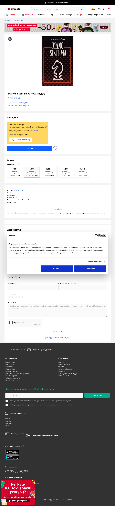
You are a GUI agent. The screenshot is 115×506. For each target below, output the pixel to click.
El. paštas (61, 283)
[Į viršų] (110, 490)
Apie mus (61, 362)
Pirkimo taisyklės (64, 364)
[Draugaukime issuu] (26, 472)
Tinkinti (56, 269)
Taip (19, 277)
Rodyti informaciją (94, 261)
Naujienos (40, 15)
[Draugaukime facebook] (7, 472)
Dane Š (63, 175)
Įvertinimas (12, 294)
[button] (29, 135)
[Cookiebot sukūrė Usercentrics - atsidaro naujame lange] (96, 235)
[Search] (82, 9)
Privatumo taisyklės (65, 369)
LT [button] (95, 9)
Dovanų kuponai (11, 376)
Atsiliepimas (12, 302)
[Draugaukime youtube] (21, 472)
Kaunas (8, 421)
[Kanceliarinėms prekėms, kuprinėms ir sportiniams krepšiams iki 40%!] (57, 27)
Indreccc (13, 175)
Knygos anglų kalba (95, 15)
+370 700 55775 (18, 349)
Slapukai (61, 367)
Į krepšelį (29, 148)
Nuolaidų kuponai (11, 380)
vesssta (47, 175)
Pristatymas (9, 364)
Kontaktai (61, 371)
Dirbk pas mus (63, 376)
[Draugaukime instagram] (12, 472)
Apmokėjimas (10, 362)
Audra (80, 175)
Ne (12, 277)
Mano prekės (10, 369)
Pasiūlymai (80, 15)
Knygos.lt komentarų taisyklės (59, 337)
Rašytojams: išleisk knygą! (67, 373)
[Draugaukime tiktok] (17, 472)
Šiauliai (7, 425)
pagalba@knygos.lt (42, 349)
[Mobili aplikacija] (12, 457)
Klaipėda (8, 423)
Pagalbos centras (11, 371)
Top (51, 15)
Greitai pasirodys (65, 15)
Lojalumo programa (12, 378)
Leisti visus (90, 269)
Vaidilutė (35, 131)
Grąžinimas (9, 367)
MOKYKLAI (29, 15)
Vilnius (7, 419)
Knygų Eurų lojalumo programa (45, 435)
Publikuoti (57, 331)
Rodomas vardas (14, 283)
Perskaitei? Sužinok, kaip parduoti (17, 373)
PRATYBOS (13, 15)
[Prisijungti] (104, 9)
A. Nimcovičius (18, 190)
